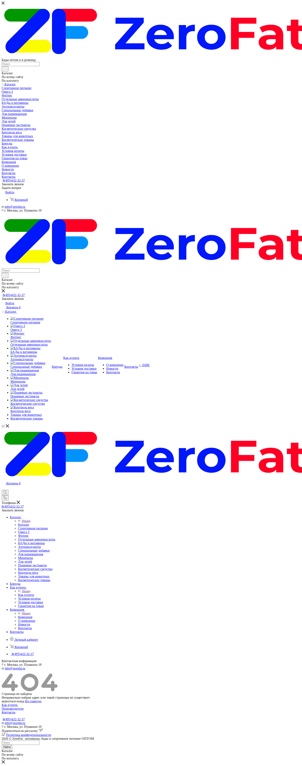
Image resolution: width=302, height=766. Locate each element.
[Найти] (5, 68)
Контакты (8, 712)
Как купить (26, 595)
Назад (26, 521)
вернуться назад (13, 701)
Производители (13, 708)
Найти (7, 747)
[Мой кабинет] (3, 488)
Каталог (23, 524)
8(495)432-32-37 (14, 180)
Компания (25, 617)
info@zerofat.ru (15, 206)
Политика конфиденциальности (28, 735)
